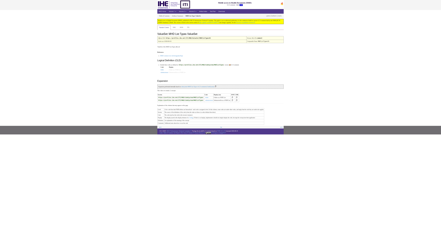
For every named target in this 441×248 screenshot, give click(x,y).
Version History (198, 133)
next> (280, 16)
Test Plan (213, 11)
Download (221, 11)
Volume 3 (192, 11)
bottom (274, 16)
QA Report (177, 133)
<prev (268, 16)
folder (162, 70)
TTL (188, 27)
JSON (181, 27)
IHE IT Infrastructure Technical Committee (178, 131)
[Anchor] (199, 33)
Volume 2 (182, 11)
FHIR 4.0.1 (220, 131)
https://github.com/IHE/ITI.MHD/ (208, 22)
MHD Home (162, 11)
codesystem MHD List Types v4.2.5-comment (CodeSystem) (197, 86)
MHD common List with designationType (171, 56)
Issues (190, 133)
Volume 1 (172, 11)
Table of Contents (168, 133)
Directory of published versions (244, 22)
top (221, 127)
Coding (191, 117)
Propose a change (218, 133)
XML (174, 27)
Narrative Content (164, 27)
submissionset (164, 72)
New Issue (184, 133)
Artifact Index (203, 11)
